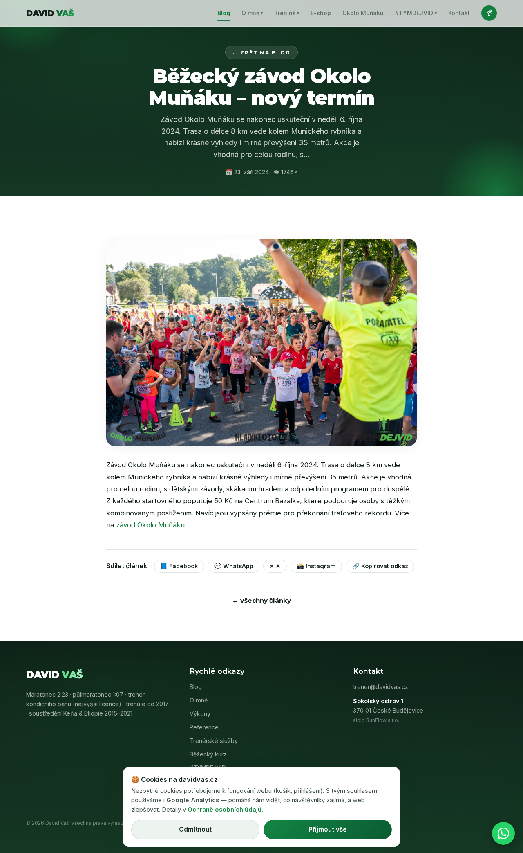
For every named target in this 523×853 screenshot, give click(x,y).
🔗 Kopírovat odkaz (380, 566)
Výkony (200, 713)
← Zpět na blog (261, 53)
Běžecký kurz (208, 754)
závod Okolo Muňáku (150, 525)
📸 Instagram (316, 566)
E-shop (321, 12)
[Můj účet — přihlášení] (489, 13)
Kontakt (459, 12)
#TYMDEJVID (415, 12)
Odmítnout (195, 829)
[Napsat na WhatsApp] (503, 833)
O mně (252, 12)
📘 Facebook (179, 566)
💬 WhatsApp (233, 566)
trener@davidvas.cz (380, 686)
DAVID (50, 13)
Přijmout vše (327, 829)
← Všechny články (261, 600)
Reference (204, 727)
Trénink (286, 12)
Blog (223, 12)
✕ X (274, 566)
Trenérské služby (214, 740)
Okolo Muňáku (363, 12)
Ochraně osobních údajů (225, 809)
